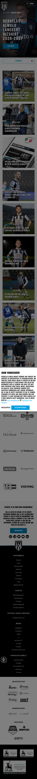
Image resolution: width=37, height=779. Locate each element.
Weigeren (5, 407)
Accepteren (20, 407)
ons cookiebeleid (13, 400)
